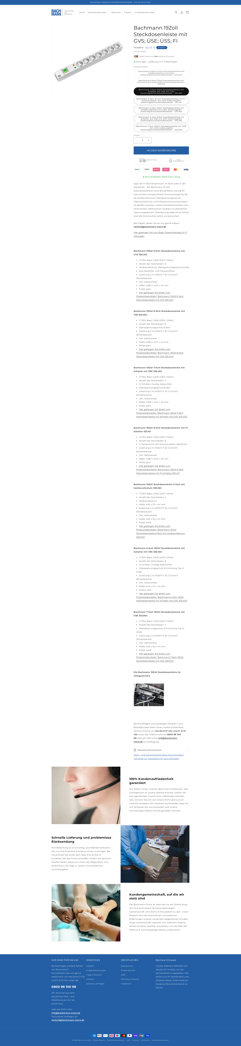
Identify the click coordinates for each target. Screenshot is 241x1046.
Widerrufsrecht (128, 970)
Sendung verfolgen (95, 983)
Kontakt (90, 979)
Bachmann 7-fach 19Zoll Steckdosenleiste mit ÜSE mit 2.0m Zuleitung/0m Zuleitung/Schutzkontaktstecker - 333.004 (161, 128)
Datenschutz (127, 966)
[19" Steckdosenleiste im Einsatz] (149, 711)
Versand (135, 1040)
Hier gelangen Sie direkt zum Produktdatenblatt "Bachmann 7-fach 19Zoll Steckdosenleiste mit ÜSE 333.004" (159, 657)
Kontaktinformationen (160, 1040)
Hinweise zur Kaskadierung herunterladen (156, 759)
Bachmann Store (84, 1040)
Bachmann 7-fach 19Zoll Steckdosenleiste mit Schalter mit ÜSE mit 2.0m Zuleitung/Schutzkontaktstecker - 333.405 (161, 91)
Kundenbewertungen (96, 970)
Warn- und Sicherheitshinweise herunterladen (159, 755)
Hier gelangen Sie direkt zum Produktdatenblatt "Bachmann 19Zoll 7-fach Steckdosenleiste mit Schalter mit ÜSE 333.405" (162, 413)
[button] (98, 12)
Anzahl (137, 135)
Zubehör (90, 966)
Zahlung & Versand (130, 979)
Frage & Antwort (94, 975)
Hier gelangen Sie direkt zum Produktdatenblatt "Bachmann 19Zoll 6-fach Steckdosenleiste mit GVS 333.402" (160, 296)
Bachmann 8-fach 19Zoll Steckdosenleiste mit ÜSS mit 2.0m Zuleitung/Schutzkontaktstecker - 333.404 (161, 82)
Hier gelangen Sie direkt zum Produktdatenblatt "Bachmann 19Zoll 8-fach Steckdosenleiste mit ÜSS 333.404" (160, 353)
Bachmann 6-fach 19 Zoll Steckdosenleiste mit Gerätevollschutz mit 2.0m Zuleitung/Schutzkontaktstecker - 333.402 (163, 73)
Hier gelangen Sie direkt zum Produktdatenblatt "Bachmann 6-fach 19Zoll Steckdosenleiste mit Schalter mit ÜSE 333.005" (162, 597)
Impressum (126, 983)
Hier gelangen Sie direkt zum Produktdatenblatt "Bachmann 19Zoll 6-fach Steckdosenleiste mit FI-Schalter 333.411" (160, 469)
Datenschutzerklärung (115, 1040)
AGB (123, 975)
